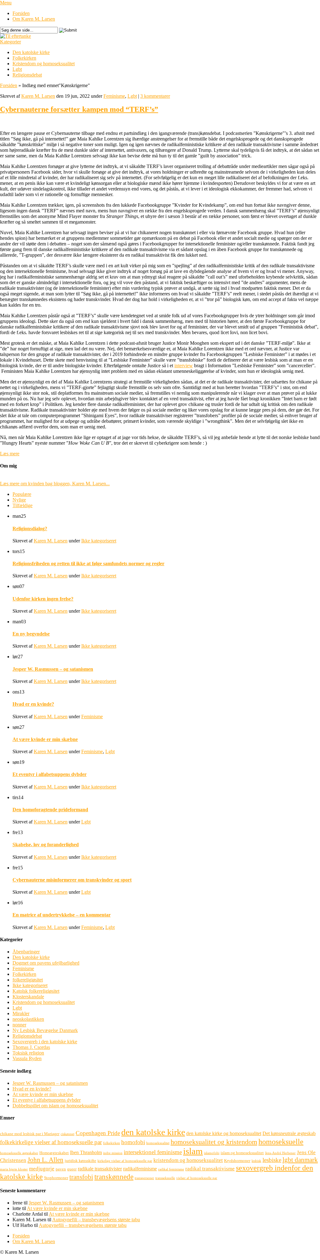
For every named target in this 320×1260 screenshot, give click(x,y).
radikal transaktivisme (210, 1169)
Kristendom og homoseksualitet (43, 63)
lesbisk (256, 1161)
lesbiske (271, 1160)
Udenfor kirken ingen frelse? (42, 598)
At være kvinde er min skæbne (45, 739)
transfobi (81, 1177)
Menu (6, 2)
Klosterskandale (28, 996)
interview (183, 365)
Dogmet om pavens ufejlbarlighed (45, 963)
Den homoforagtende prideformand (50, 809)
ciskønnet (67, 1134)
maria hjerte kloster (14, 1169)
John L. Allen (45, 1159)
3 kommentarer (155, 96)
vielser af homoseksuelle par (196, 1178)
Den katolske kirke (31, 52)
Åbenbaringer (26, 951)
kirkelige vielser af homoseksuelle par (125, 1161)
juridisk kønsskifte (80, 1160)
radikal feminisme (171, 1169)
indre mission (112, 1153)
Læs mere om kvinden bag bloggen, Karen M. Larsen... (55, 483)
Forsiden (21, 13)
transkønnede (113, 1177)
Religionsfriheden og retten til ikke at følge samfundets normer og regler (88, 563)
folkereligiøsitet (27, 979)
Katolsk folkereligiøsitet (35, 991)
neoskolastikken (28, 1019)
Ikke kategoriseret (98, 540)
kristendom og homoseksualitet (188, 1160)
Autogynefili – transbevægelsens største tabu (96, 1219)
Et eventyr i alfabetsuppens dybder (49, 774)
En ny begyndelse (31, 633)
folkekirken (111, 1143)
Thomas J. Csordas (31, 1047)
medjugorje (41, 1169)
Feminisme (114, 96)
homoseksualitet (157, 1143)
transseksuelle (165, 1178)
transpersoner (144, 1178)
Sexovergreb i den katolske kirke (44, 1041)
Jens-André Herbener (280, 1153)
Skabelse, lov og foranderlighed (45, 844)
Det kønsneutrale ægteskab (289, 1133)
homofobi (133, 1142)
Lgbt (17, 69)
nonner (19, 1024)
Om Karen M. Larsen (33, 19)
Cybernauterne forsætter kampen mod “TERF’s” (79, 109)
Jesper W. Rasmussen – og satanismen (52, 669)
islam (193, 1151)
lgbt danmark (300, 1159)
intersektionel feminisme (153, 1152)
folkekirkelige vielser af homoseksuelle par (51, 1142)
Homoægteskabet (54, 1152)
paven (61, 1169)
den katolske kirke (153, 1132)
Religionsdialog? (29, 528)
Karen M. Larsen (38, 96)
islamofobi (211, 1153)
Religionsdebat (27, 74)
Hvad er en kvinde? (33, 704)
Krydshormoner (237, 1160)
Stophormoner (56, 1177)
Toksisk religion (28, 1052)
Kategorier (10, 41)
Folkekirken (24, 58)
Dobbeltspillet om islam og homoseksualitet (55, 1105)
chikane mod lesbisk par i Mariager (29, 1133)
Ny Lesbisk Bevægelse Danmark (45, 1030)
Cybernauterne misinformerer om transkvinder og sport (72, 879)
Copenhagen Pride (98, 1133)
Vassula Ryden (27, 1058)
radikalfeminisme (140, 1168)
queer (72, 1169)
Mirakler (20, 1013)
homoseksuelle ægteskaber (19, 1153)
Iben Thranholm (86, 1152)
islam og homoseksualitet (242, 1152)
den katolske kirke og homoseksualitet (223, 1133)
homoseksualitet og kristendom (214, 1142)
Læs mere (9, 453)
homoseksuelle (280, 1141)
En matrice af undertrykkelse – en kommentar (61, 914)
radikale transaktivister (100, 1168)
